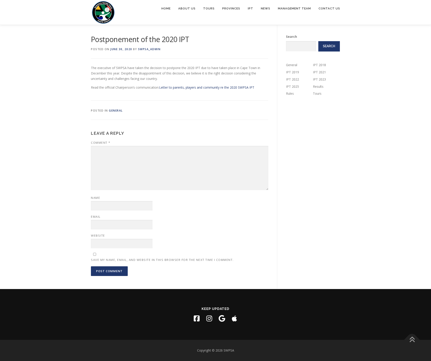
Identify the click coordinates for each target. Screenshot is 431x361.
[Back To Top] (412, 340)
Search (291, 36)
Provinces (231, 8)
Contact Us (329, 8)
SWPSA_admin (149, 49)
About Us (187, 8)
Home (166, 8)
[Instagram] (209, 318)
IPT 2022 (292, 79)
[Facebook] (196, 318)
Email (96, 217)
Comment (100, 143)
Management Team (294, 8)
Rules (290, 93)
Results (318, 86)
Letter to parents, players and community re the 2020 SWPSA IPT (206, 87)
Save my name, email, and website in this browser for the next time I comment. (162, 260)
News (265, 8)
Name (95, 198)
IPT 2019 (292, 72)
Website (98, 235)
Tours (209, 8)
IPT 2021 (319, 72)
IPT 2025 (292, 86)
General (116, 110)
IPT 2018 (319, 65)
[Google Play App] (221, 318)
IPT (250, 8)
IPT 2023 (319, 79)
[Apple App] (234, 318)
